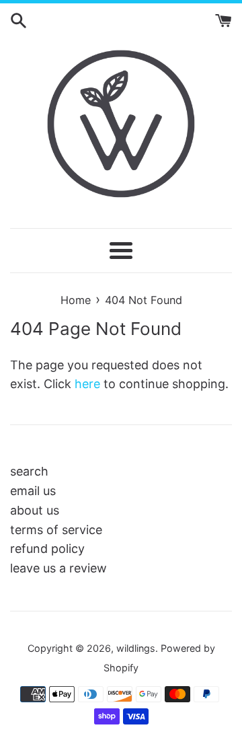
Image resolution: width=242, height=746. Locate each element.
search (29, 471)
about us (34, 510)
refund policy (47, 549)
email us (33, 491)
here (87, 384)
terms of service (56, 530)
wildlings (135, 648)
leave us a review (58, 568)
